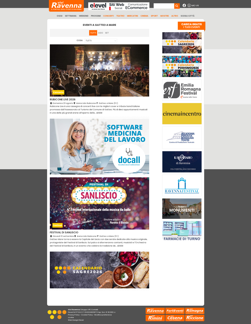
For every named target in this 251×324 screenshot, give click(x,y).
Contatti (94, 309)
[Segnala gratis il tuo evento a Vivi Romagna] (191, 27)
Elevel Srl (71, 312)
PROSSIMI (96, 15)
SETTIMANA (70, 15)
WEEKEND (83, 15)
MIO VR (195, 5)
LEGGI (99, 112)
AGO (100, 32)
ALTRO (174, 15)
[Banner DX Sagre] (182, 54)
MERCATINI (132, 15)
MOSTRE (164, 15)
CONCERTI (108, 15)
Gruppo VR (85, 309)
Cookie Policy (87, 315)
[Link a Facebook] (185, 5)
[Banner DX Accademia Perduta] (182, 149)
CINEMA (144, 15)
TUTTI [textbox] (89, 40)
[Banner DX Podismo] (182, 77)
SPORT (154, 15)
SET (107, 32)
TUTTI (93, 32)
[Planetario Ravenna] (182, 173)
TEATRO (120, 15)
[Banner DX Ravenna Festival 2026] (182, 196)
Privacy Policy (73, 315)
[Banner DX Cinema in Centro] (182, 124)
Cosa (80, 40)
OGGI (59, 15)
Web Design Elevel (76, 320)
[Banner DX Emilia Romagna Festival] (182, 101)
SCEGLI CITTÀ (187, 15)
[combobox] (100, 40)
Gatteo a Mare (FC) (108, 103)
